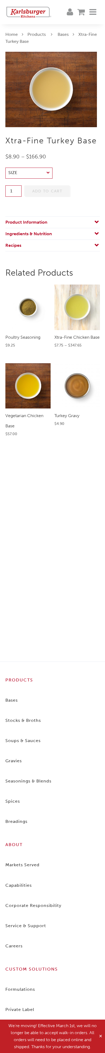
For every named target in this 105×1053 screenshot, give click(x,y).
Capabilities (18, 885)
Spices (12, 801)
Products (36, 34)
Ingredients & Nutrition (28, 233)
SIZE (12, 173)
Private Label (19, 1009)
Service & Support (25, 925)
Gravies (13, 760)
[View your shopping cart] (81, 12)
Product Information (26, 222)
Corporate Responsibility (33, 905)
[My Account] (70, 12)
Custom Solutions (31, 969)
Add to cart (47, 191)
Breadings (16, 821)
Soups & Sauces (23, 740)
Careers (14, 945)
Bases (63, 34)
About (14, 844)
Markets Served (22, 864)
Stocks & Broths (23, 720)
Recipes (13, 245)
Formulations (20, 989)
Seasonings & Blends (28, 781)
